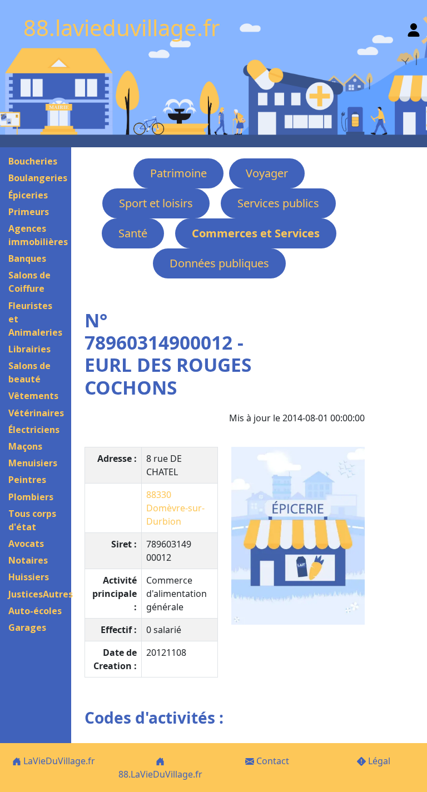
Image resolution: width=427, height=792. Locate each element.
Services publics (278, 203)
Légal (378, 761)
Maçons (25, 446)
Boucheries (32, 161)
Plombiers (30, 497)
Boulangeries (37, 178)
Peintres (27, 480)
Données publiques (219, 263)
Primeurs (28, 212)
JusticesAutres (40, 594)
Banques (27, 258)
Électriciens (33, 430)
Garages (27, 627)
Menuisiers (32, 463)
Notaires (28, 560)
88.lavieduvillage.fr (121, 27)
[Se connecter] (413, 27)
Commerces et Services (256, 233)
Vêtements (33, 396)
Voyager (267, 173)
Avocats (26, 543)
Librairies (29, 349)
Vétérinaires (36, 413)
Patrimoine (178, 173)
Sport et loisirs (156, 203)
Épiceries (28, 195)
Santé (132, 233)
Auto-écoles (35, 611)
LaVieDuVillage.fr (58, 761)
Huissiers (28, 577)
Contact (271, 761)
